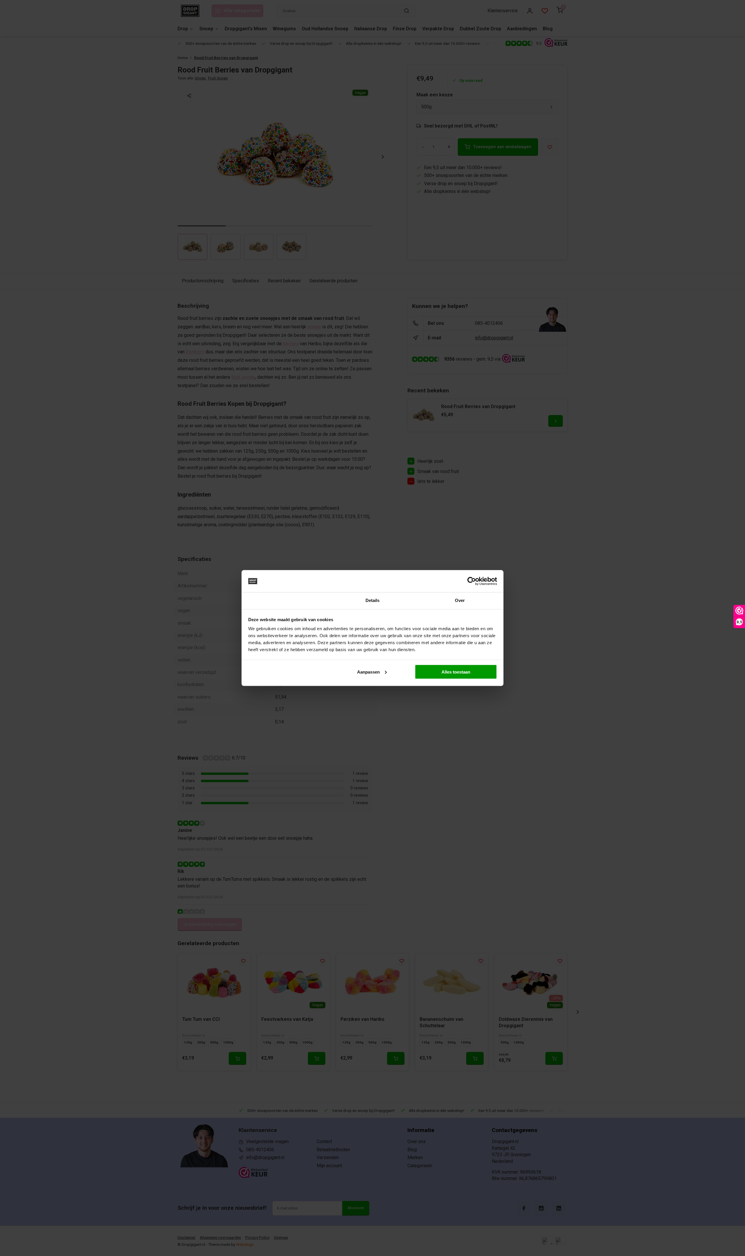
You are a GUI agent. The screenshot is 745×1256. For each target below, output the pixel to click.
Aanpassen (368, 671)
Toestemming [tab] (285, 600)
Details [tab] (373, 600)
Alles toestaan (455, 671)
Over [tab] (460, 600)
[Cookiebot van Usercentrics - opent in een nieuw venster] (471, 581)
